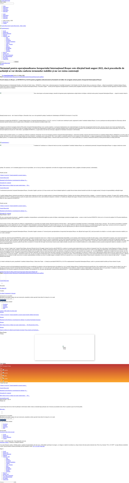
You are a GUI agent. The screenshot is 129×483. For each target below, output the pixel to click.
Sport (7, 45)
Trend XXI (5, 59)
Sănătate (8, 47)
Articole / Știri (6, 36)
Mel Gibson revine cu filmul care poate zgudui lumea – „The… (15, 185)
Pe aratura (5, 57)
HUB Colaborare (7, 33)
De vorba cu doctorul (8, 55)
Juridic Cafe (6, 53)
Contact (5, 23)
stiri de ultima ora (11, 271)
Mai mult (42, 446)
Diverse (2, 64)
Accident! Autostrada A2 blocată (7, 293)
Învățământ (8, 48)
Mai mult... (2, 409)
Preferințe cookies (4, 442)
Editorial (5, 35)
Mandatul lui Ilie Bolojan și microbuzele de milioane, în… (13, 180)
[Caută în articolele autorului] (3, 279)
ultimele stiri (34, 271)
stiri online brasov (27, 271)
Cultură (7, 43)
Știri (7, 37)
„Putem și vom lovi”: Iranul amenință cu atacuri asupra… (13, 175)
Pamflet (8, 49)
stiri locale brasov (19, 271)
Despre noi (5, 22)
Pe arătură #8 (3, 288)
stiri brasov (4, 271)
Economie (8, 40)
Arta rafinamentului (7, 56)
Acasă (4, 30)
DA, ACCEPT (36, 446)
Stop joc (5, 52)
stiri (1, 271)
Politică (7, 39)
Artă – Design (9, 44)
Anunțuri (8, 51)
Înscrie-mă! (3, 300)
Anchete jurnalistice (10, 41)
